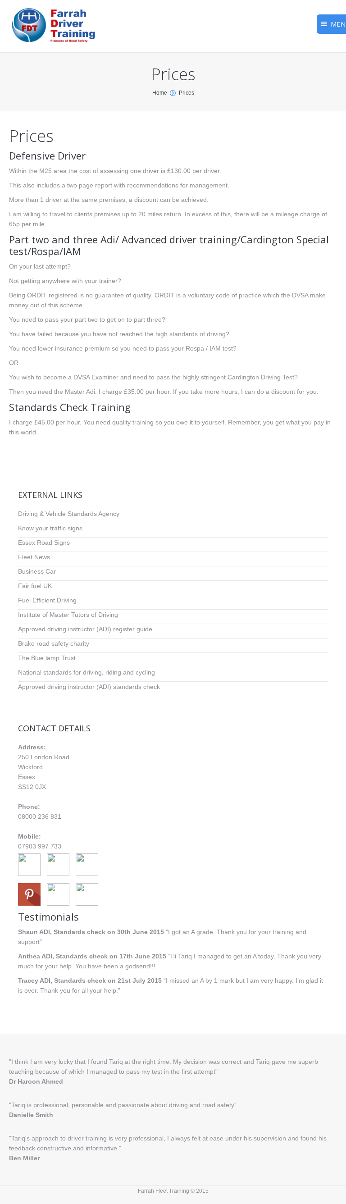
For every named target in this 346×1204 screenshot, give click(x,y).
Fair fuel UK (35, 585)
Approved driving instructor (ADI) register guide (85, 629)
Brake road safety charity (53, 643)
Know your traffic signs (50, 528)
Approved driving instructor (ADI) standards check (89, 686)
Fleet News (34, 557)
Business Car (37, 571)
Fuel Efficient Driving (47, 600)
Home (159, 93)
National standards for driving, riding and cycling (86, 672)
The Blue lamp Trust (47, 657)
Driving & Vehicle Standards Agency (68, 513)
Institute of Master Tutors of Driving (68, 614)
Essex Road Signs (44, 542)
